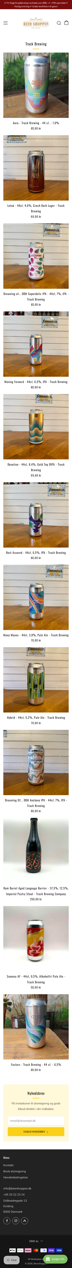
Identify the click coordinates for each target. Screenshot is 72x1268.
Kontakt (8, 1165)
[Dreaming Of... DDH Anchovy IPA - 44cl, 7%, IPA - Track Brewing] (36, 762)
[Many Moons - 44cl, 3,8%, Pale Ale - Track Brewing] (36, 597)
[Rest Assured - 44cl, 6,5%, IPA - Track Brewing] (36, 515)
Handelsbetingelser (15, 1177)
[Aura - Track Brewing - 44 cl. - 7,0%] (36, 85)
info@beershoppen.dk (17, 1188)
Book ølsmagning (14, 1171)
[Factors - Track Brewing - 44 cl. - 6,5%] (36, 1027)
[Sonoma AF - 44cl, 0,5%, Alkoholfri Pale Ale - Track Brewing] (36, 938)
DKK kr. (34, 1241)
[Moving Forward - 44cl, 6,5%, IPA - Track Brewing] (36, 344)
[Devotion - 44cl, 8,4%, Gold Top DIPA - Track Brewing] (36, 426)
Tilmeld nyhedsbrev (34, 1131)
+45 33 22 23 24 (14, 1194)
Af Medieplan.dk (36, 1259)
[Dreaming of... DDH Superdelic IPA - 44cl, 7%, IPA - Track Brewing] (36, 256)
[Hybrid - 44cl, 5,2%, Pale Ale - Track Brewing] (36, 680)
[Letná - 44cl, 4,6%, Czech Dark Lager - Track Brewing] (36, 168)
